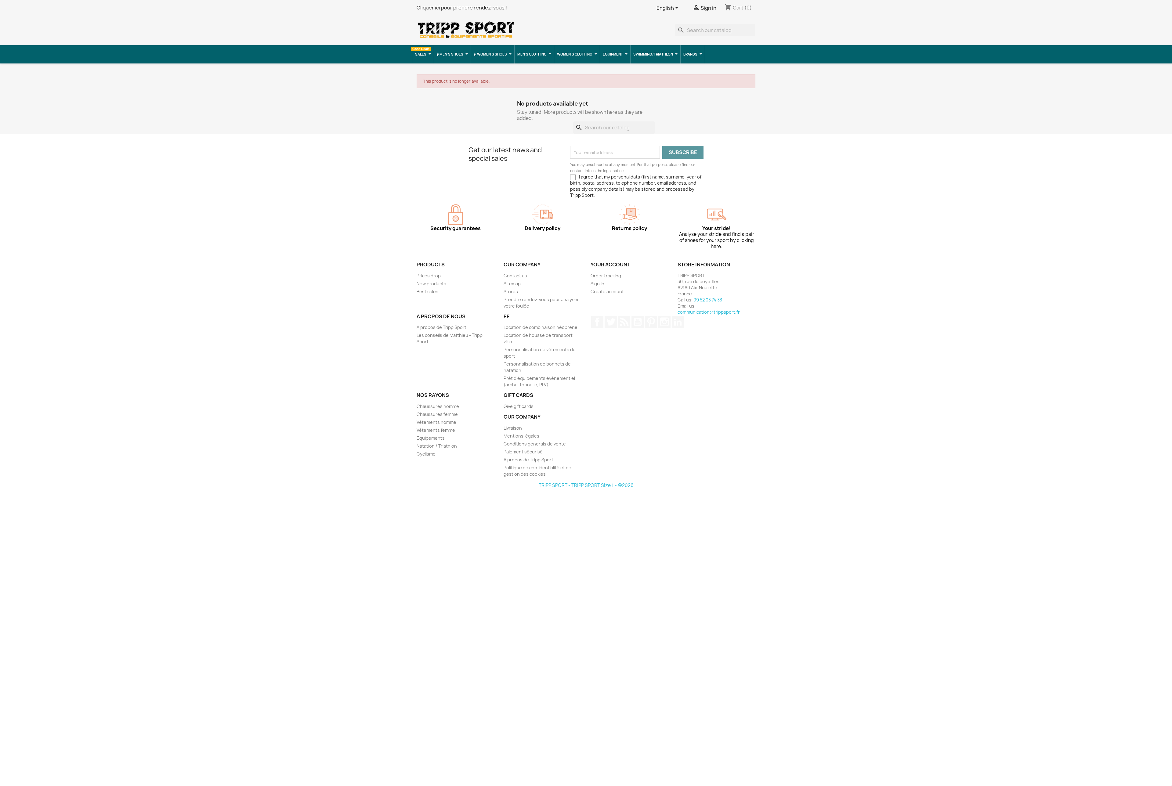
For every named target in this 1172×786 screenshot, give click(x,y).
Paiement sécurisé (523, 452)
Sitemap (512, 284)
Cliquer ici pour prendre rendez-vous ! (462, 7)
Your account (610, 264)
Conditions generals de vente (535, 444)
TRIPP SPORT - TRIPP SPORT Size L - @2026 (586, 485)
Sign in (597, 284)
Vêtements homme (436, 422)
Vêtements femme (436, 430)
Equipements (431, 438)
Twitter (611, 322)
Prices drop (429, 276)
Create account (607, 291)
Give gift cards (519, 406)
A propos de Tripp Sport (441, 327)
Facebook (597, 322)
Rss (624, 322)
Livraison (513, 428)
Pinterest (651, 322)
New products (431, 284)
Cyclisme (426, 454)
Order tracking (606, 276)
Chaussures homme (438, 406)
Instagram (664, 322)
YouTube (637, 322)
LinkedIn (678, 322)
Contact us (515, 276)
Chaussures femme (437, 414)
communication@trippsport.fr (709, 312)
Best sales (427, 291)
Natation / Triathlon (437, 446)
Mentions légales (521, 436)
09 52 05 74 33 (707, 300)
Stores (511, 291)
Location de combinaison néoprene (540, 327)
